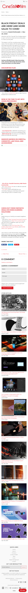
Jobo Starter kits (9, 186)
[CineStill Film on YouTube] (25, 582)
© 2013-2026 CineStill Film (14, 585)
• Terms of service (14, 579)
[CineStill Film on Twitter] (19, 582)
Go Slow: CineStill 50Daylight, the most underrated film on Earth (11, 353)
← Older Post (5, 254)
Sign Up (24, 567)
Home (2, 12)
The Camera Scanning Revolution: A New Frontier (12, 438)
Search (14, 551)
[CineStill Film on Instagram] (23, 582)
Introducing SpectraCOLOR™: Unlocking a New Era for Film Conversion (12, 417)
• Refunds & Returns (9, 578)
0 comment (4, 249)
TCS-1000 (4, 189)
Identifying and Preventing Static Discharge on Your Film (13, 313)
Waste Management (14, 559)
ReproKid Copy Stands (12, 227)
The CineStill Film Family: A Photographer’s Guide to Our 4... (13, 502)
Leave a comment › (7, 262)
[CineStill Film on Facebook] (21, 582)
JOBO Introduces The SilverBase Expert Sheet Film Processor (12, 461)
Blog (14, 556)
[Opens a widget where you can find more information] (23, 590)
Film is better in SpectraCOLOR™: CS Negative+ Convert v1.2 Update (11, 395)
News (7, 12)
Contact (14, 561)
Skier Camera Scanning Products (17, 219)
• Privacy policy (18, 578)
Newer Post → (23, 254)
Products (14, 552)
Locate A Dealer (14, 554)
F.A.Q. (14, 558)
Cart (26, 1)
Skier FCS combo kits (17, 221)
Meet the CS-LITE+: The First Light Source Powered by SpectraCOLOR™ (12, 373)
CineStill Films (12, 93)
